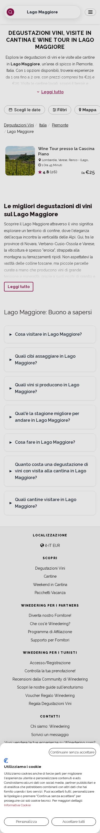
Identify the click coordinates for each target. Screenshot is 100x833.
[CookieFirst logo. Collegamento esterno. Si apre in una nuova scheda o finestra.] (6, 760)
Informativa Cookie (17, 805)
